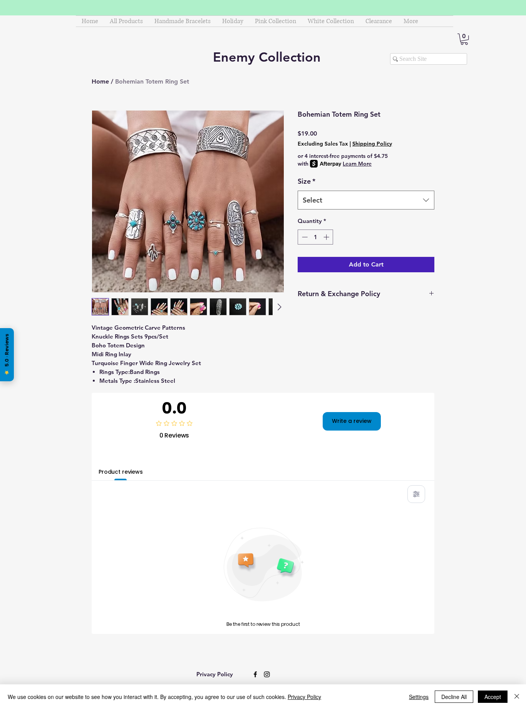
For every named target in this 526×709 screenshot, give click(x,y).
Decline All (454, 697)
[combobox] (366, 200)
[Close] (516, 697)
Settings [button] (419, 697)
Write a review (352, 421)
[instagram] (267, 674)
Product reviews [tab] (121, 472)
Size (306, 181)
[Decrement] (304, 237)
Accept (492, 697)
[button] (464, 39)
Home (100, 81)
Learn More (357, 163)
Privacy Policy (304, 697)
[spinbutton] (315, 237)
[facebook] (255, 674)
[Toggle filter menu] (416, 494)
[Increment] (327, 237)
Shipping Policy (372, 143)
